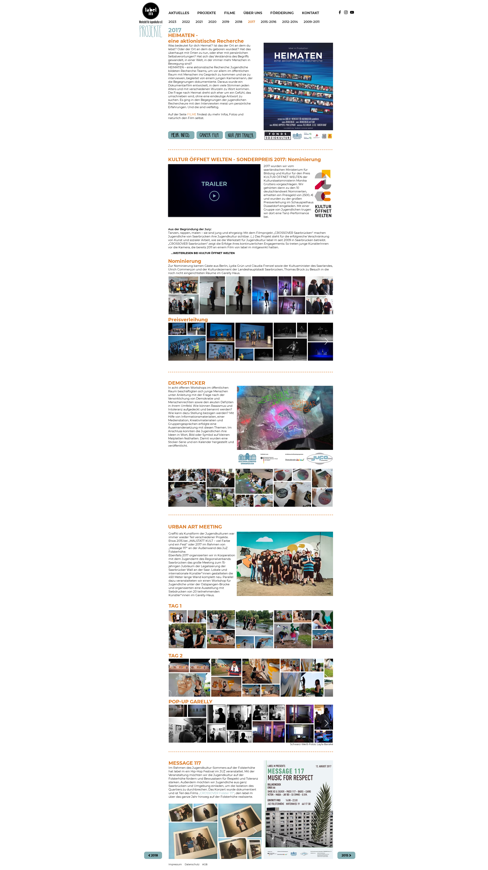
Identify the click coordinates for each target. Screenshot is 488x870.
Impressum (175, 864)
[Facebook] (339, 12)
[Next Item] (326, 295)
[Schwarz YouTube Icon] (352, 12)
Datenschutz (192, 864)
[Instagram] (346, 12)
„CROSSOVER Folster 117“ (216, 793)
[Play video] (214, 196)
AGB (204, 864)
